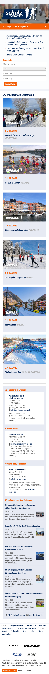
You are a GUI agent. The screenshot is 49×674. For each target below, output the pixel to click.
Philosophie (15, 631)
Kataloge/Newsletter (16, 625)
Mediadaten (6, 634)
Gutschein (43, 625)
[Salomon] (31, 649)
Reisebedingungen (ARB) (27, 628)
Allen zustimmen (9, 670)
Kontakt (4, 631)
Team (25, 631)
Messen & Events (8, 628)
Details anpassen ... (25, 670)
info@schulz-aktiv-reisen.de (21, 410)
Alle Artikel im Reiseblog (16, 615)
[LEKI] (14, 649)
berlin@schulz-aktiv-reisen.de (21, 444)
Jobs (32, 631)
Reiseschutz (31, 625)
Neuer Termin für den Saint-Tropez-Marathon (22, 526)
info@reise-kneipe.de (18, 479)
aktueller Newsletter (36, 615)
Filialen (40, 631)
